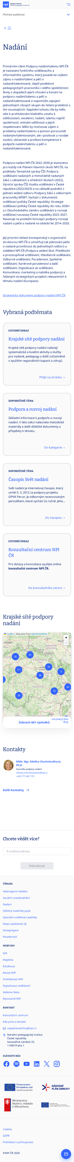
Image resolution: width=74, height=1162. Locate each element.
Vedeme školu (11, 992)
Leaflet (9, 633)
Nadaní (7, 904)
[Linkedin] (36, 1063)
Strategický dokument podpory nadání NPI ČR (34, 295)
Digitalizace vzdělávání (16, 985)
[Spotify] (16, 1063)
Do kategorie (53, 447)
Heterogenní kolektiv (15, 891)
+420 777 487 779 (25, 776)
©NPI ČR (8, 1153)
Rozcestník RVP (12, 998)
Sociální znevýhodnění (16, 897)
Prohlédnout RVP (13, 979)
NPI (5, 953)
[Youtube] (26, 1063)
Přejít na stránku (51, 377)
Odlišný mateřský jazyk (16, 910)
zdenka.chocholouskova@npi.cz (32, 772)
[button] (61, 671)
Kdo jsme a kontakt (14, 1021)
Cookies (7, 1129)
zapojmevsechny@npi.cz (22, 1028)
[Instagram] (56, 1063)
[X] (46, 1063)
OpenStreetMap (39, 633)
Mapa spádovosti (13, 923)
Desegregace (11, 930)
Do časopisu (54, 518)
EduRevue (9, 966)
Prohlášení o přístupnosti (18, 1142)
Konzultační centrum (15, 1015)
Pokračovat (37, 866)
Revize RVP (9, 972)
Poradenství (10, 936)
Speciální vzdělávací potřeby (20, 917)
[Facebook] (6, 1063)
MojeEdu (8, 959)
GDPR (6, 1135)
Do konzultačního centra (45, 588)
